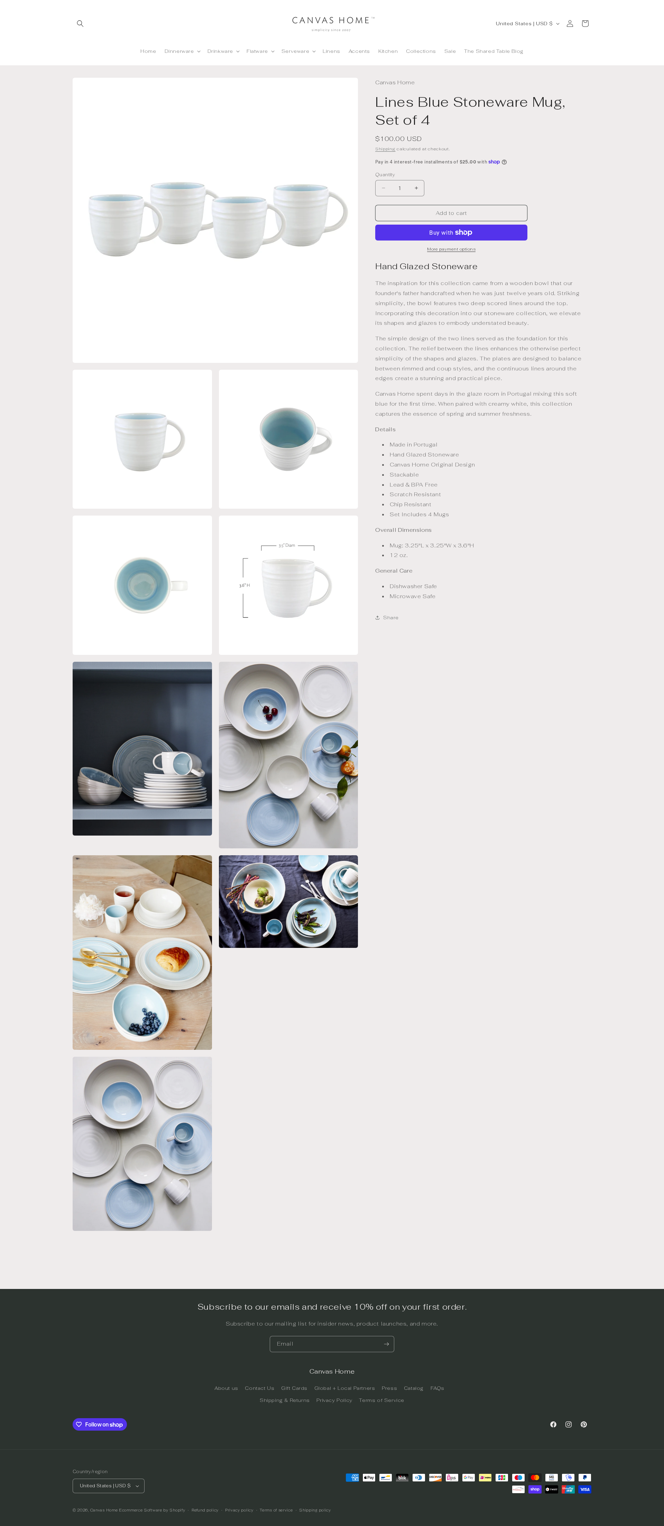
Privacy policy (239, 1510)
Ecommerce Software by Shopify (152, 1510)
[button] (80, 23)
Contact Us (259, 1388)
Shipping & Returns (285, 1400)
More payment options (451, 249)
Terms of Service (381, 1400)
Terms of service (276, 1510)
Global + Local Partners (344, 1388)
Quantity (385, 174)
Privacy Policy (334, 1400)
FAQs (437, 1388)
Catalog (414, 1388)
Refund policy (205, 1510)
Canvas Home (104, 1510)
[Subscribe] (386, 1344)
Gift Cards (294, 1388)
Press (389, 1388)
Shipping (385, 148)
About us (226, 1388)
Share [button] (391, 617)
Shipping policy (315, 1510)
